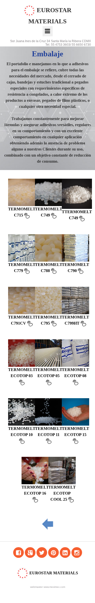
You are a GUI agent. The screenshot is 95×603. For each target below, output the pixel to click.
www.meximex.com (54, 586)
